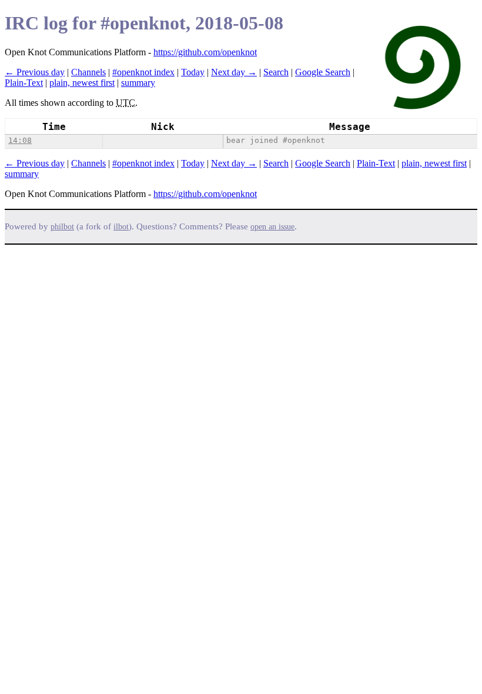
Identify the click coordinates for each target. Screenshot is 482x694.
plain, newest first (82, 83)
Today (193, 72)
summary (138, 83)
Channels (88, 72)
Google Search (322, 72)
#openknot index (143, 72)
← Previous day (35, 72)
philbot (62, 226)
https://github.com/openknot (205, 52)
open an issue (272, 226)
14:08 (20, 140)
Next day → (234, 72)
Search (276, 72)
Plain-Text (24, 83)
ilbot (121, 226)
